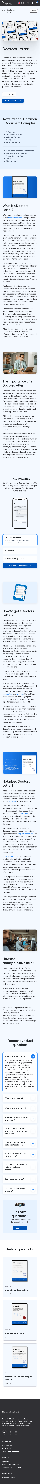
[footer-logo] (11, 1411)
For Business (7, 1449)
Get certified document (18, 566)
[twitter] (4, 1432)
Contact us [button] (9, 94)
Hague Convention (25, 833)
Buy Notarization (11, 101)
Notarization (23, 813)
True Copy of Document (11, 1467)
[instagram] (16, 1432)
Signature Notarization (10, 1465)
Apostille (12, 801)
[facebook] (10, 1432)
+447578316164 (7, 4)
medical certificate (16, 218)
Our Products (7, 1446)
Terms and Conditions (10, 1451)
